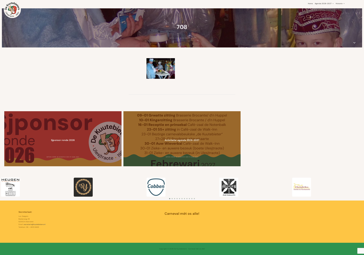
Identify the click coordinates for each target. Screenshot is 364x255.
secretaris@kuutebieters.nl (34, 224)
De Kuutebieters (24, 2)
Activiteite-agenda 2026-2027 (182, 140)
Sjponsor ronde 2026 (63, 140)
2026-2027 (75, 157)
